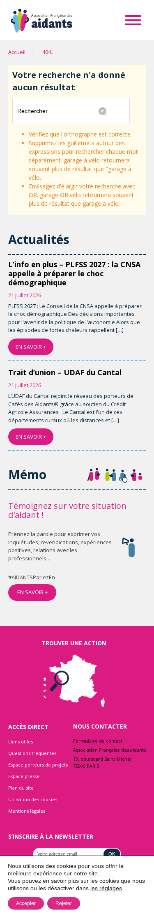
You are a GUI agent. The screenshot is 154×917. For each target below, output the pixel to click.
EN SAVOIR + (31, 346)
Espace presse (23, 776)
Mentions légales (26, 811)
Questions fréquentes (32, 753)
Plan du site (21, 788)
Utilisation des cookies (32, 799)
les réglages (106, 888)
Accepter (26, 903)
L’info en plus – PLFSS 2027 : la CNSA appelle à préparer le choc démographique (74, 273)
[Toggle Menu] (133, 20)
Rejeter (63, 903)
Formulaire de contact (97, 741)
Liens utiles (20, 741)
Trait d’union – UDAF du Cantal (65, 372)
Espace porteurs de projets (38, 765)
